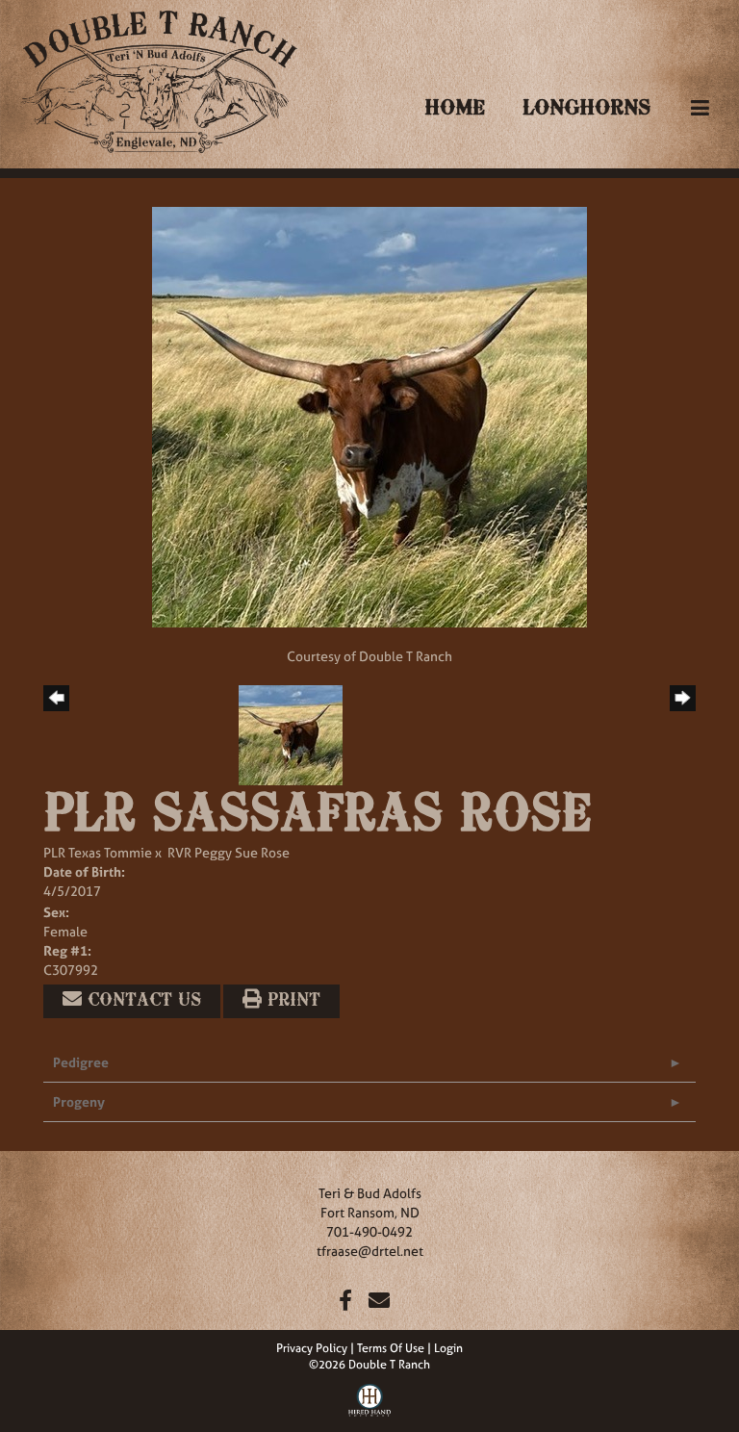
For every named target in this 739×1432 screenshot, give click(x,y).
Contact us (141, 1001)
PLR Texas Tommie (97, 852)
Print (291, 1001)
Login (448, 1348)
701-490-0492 (369, 1231)
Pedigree (81, 1062)
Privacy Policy (311, 1348)
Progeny (79, 1101)
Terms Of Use (390, 1348)
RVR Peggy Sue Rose (228, 852)
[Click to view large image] (369, 415)
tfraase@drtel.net (370, 1250)
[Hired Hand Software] (370, 1398)
